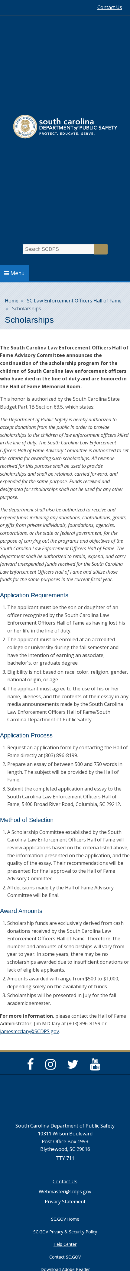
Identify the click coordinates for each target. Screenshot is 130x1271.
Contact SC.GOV (65, 1257)
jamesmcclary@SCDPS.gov (29, 1031)
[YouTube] (96, 1067)
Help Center (65, 1244)
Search (101, 249)
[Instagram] (52, 1067)
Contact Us (109, 7)
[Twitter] (74, 1067)
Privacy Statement (65, 1201)
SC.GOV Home (65, 1219)
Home (11, 300)
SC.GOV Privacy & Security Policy (65, 1232)
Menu (17, 273)
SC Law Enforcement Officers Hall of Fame (74, 300)
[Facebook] (32, 1067)
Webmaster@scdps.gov (65, 1191)
